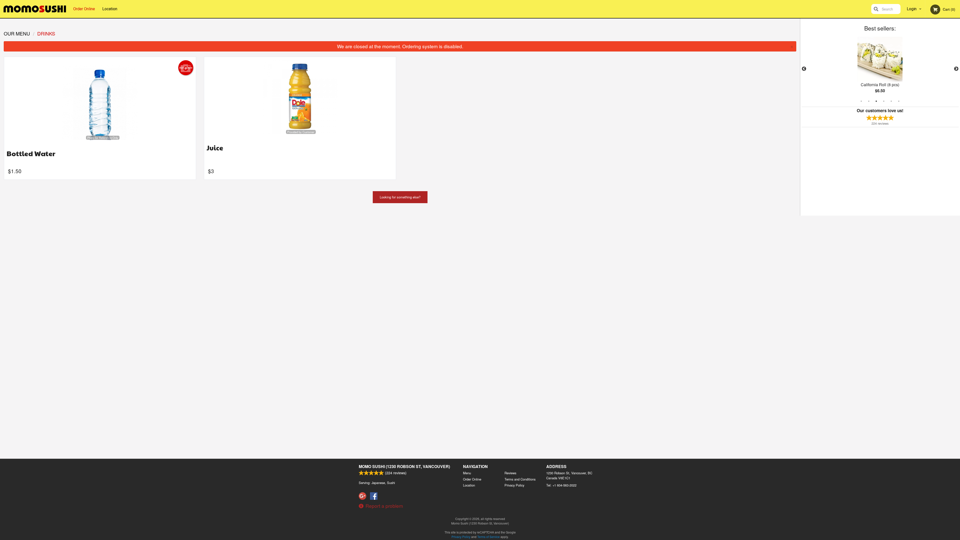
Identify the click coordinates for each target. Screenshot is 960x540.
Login (911, 8)
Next (956, 68)
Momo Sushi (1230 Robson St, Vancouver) (404, 466)
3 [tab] (876, 101)
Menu (467, 473)
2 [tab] (868, 101)
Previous (804, 68)
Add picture (185, 67)
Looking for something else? (400, 197)
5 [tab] (891, 101)
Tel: (561, 485)
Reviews (510, 473)
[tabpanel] (880, 68)
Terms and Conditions (520, 479)
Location (109, 8)
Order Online (84, 8)
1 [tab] (861, 101)
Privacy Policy (514, 485)
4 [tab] (883, 101)
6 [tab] (898, 101)
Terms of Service (488, 537)
